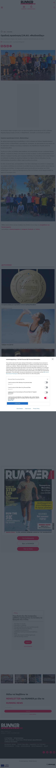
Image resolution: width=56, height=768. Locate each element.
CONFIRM (17, 403)
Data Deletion (20, 408)
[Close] (53, 359)
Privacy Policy (36, 408)
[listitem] (28, 379)
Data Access (28, 408)
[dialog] (28, 384)
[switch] (46, 382)
